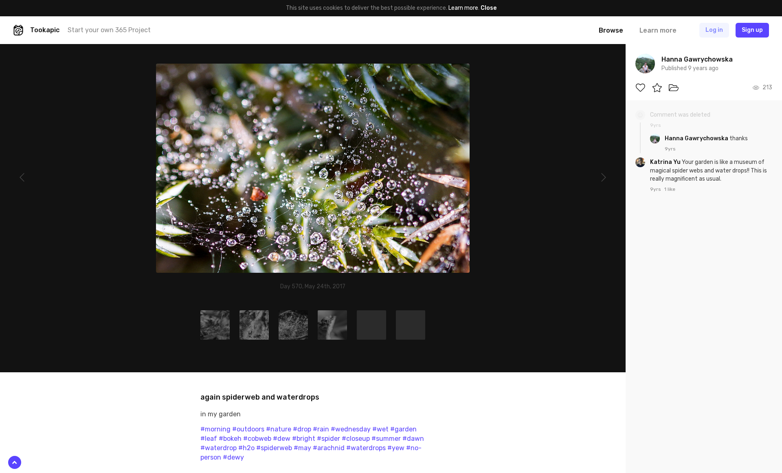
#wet (380, 429)
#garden (403, 429)
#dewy (233, 457)
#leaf (208, 438)
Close (488, 7)
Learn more (463, 7)
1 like (669, 189)
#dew (281, 438)
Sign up (752, 30)
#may (302, 448)
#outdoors (248, 429)
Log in (714, 30)
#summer (386, 438)
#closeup (356, 438)
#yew (395, 448)
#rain (321, 429)
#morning (215, 429)
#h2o (246, 448)
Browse (611, 30)
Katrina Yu (666, 162)
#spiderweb (274, 448)
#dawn (413, 438)
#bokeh (230, 438)
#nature (278, 429)
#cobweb (257, 438)
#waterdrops (366, 448)
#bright (303, 438)
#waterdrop (218, 448)
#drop (302, 429)
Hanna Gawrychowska (697, 138)
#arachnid (329, 448)
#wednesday (351, 429)
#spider (328, 438)
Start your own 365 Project (109, 30)
